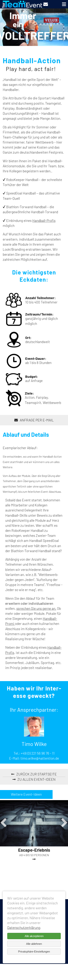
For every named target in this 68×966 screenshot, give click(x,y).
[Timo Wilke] (34, 735)
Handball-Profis (43, 220)
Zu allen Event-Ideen (36, 779)
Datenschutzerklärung (23, 927)
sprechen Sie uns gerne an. (36, 608)
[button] (3, 822)
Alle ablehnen (34, 943)
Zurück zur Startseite (36, 774)
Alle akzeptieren (34, 936)
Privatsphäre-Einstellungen (34, 951)
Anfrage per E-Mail (36, 420)
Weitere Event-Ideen (26, 794)
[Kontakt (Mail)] (45, 4)
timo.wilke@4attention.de (39, 758)
